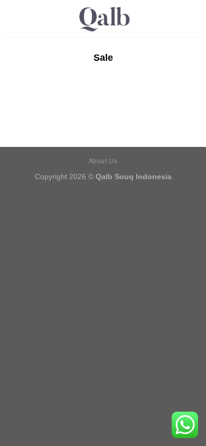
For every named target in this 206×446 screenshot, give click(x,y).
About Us (103, 161)
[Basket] (193, 18)
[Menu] (14, 18)
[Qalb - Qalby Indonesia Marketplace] (103, 18)
